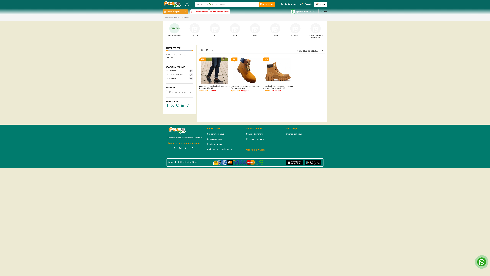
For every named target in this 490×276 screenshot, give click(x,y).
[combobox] (179, 92)
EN (321, 11)
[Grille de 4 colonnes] (201, 50)
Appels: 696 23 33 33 (306, 11)
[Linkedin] (182, 105)
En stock (180, 71)
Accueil (168, 18)
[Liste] (207, 50)
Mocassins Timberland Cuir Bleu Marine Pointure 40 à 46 (214, 87)
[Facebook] (167, 105)
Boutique (175, 18)
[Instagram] (177, 105)
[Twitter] (172, 105)
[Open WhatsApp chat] (481, 261)
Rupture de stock (180, 75)
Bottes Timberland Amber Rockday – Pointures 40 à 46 (245, 87)
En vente (180, 78)
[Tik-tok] (188, 105)
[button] (187, 4)
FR (325, 11)
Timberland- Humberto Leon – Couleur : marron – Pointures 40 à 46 (278, 87)
